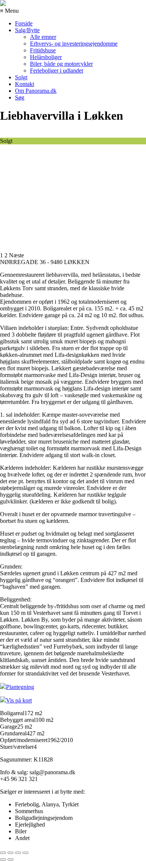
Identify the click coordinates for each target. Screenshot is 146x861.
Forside (24, 23)
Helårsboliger (46, 57)
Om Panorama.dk (36, 91)
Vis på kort (19, 700)
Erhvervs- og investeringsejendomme (74, 43)
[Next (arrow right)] (10, 859)
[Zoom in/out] (25, 853)
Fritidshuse (43, 50)
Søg (19, 97)
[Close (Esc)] (3, 853)
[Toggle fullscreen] (18, 853)
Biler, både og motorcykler (61, 64)
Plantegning (20, 687)
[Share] (10, 853)
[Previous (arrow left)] (3, 859)
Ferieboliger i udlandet (56, 70)
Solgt (21, 77)
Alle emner (43, 37)
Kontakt (24, 84)
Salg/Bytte (27, 30)
